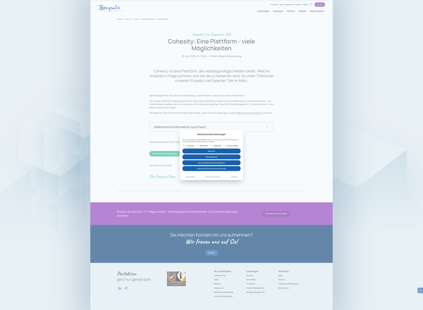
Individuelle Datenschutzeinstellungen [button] (211, 169)
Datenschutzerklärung (213, 177)
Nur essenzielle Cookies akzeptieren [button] (211, 163)
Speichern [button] (211, 151)
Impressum (234, 177)
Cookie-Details (190, 177)
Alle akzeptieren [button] (211, 157)
